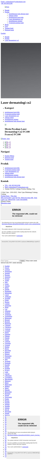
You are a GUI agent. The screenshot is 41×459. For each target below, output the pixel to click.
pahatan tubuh (13, 15)
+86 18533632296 (6, 3)
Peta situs (14, 196)
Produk (7, 12)
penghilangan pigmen (15, 21)
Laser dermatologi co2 (16, 19)
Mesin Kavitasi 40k (27, 198)
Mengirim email (6, 203)
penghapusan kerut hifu (16, 17)
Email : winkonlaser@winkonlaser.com (13, 1)
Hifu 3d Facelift (6, 198)
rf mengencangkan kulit (16, 23)
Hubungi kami (9, 30)
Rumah (7, 10)
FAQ (6, 26)
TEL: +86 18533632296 (12, 185)
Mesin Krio (11, 199)
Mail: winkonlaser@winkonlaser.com (16, 187)
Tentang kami (9, 28)
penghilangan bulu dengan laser (19, 14)
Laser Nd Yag (16, 198)
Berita (7, 24)
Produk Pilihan (9, 156)
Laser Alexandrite (21, 199)
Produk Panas (5, 196)
